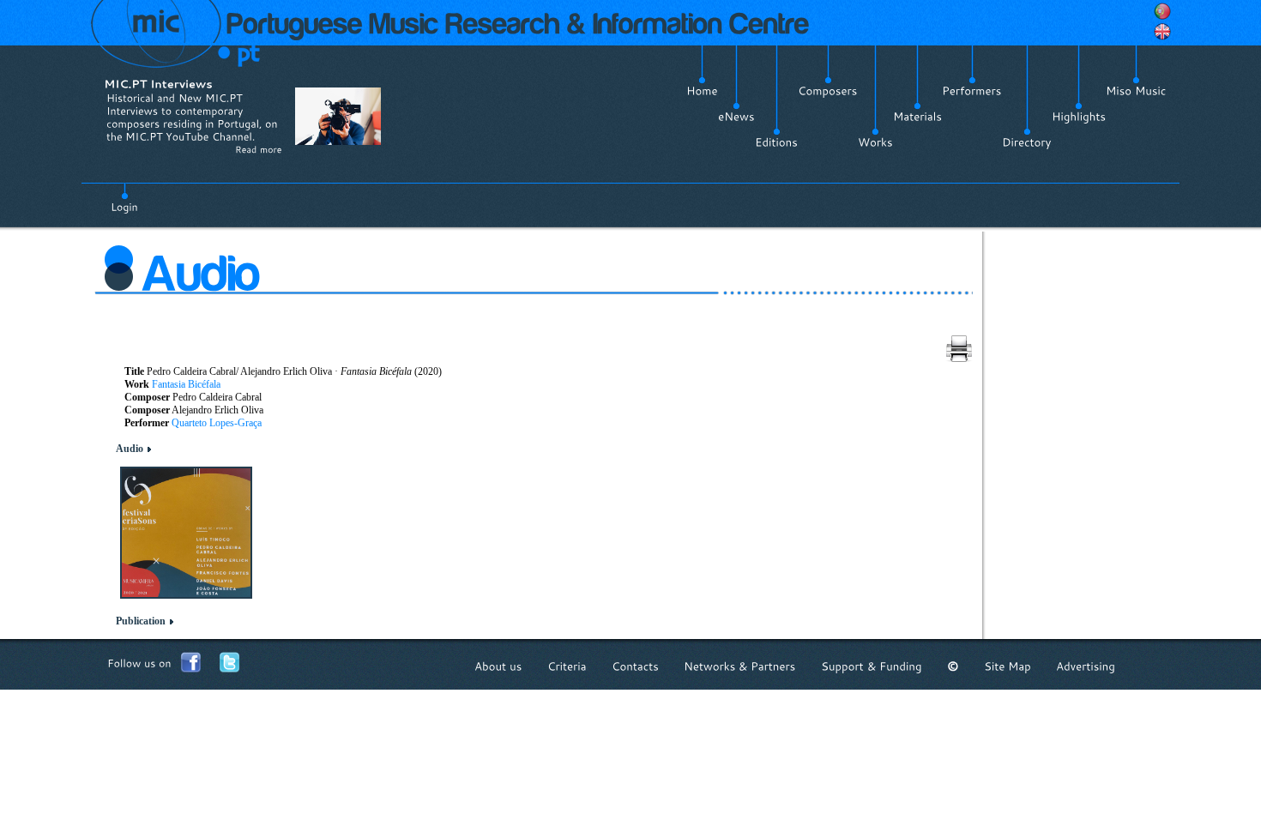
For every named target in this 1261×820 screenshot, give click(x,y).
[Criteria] (567, 666)
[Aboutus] (498, 666)
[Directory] (1027, 142)
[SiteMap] (1007, 666)
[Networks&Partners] (740, 666)
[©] (953, 666)
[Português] (1162, 11)
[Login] (124, 197)
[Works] (875, 142)
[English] (1162, 31)
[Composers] (828, 91)
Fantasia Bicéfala (186, 384)
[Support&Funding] (871, 666)
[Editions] (776, 142)
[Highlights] (1079, 117)
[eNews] (736, 117)
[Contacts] (635, 666)
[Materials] (917, 117)
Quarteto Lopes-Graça (217, 423)
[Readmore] (258, 149)
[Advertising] (1085, 666)
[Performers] (972, 91)
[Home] (702, 91)
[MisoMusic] (1136, 91)
